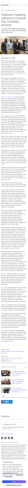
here (11, 335)
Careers (3, 433)
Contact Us (9, 433)
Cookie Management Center (10, 473)
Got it (14, 481)
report (15, 66)
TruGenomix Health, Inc (7, 97)
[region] (14, 473)
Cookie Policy (19, 474)
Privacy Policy (8, 476)
